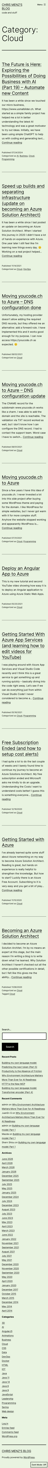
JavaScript (7, 1394)
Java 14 (6, 1382)
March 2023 (8, 1230)
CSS (4, 1348)
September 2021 (10, 1247)
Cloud (31, 156)
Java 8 (5, 1386)
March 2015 (8, 1298)
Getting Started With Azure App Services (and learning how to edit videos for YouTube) (23, 645)
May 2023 (7, 1222)
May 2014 (7, 1306)
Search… (6, 1029)
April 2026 (7, 1163)
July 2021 (7, 1256)
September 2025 (10, 1180)
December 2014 (10, 1302)
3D (3, 1323)
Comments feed (10, 1432)
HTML (5, 1365)
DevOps (27, 269)
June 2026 (7, 1159)
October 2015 (9, 1293)
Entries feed (8, 1428)
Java (4, 1373)
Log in (5, 1423)
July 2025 (7, 1184)
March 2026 (8, 1167)
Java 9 (5, 1390)
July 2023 (7, 1213)
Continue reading (12, 142)
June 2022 (7, 1234)
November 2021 (10, 1243)
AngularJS (7, 1331)
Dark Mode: (37, 1464)
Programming (8, 159)
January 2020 (9, 1285)
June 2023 (7, 1218)
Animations (8, 1335)
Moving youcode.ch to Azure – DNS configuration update (23, 390)
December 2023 (10, 1205)
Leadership (7, 1398)
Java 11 (5, 1377)
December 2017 (10, 1289)
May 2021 (7, 1260)
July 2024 (7, 1201)
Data (4, 1352)
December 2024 (10, 1197)
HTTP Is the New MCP (13, 1084)
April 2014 (7, 1310)
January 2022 (9, 1239)
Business (24, 156)
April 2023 (7, 1226)
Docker (5, 1361)
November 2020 (10, 1268)
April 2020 (7, 1281)
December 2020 (10, 1264)
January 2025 (9, 1192)
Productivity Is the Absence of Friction (22, 1071)
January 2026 (9, 1171)
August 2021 (8, 1251)
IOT (4, 1369)
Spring (5, 1407)
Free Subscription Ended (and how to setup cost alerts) (21, 748)
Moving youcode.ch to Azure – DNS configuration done (22, 301)
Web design (8, 1411)
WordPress (29, 1457)
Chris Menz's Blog (16, 1451)
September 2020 (10, 1272)
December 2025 (10, 1176)
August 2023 (8, 1209)
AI (18, 156)
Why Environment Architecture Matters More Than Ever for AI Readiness (23, 1117)
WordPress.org (9, 1436)
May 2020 (7, 1277)
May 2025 (7, 1188)
